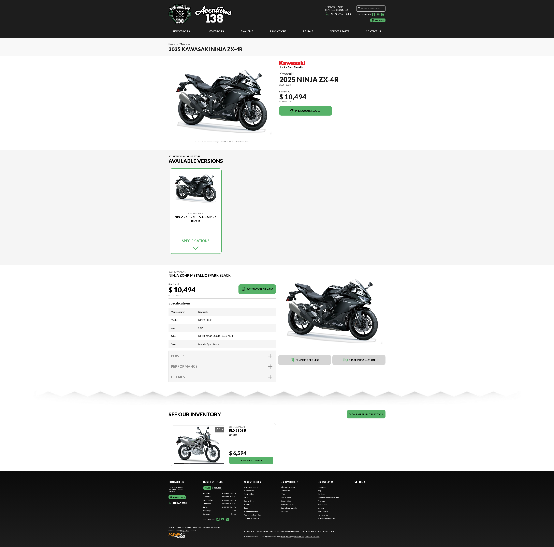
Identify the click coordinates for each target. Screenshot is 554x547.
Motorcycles (249, 491)
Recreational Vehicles (252, 515)
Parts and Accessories (326, 518)
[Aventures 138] (205, 14)
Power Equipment (251, 511)
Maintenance (323, 515)
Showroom (173, 44)
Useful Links (325, 482)
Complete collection (252, 518)
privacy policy (285, 536)
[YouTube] (378, 14)
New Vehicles (181, 31)
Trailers (247, 504)
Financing (247, 31)
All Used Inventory (288, 487)
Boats (246, 508)
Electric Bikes (249, 494)
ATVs (246, 497)
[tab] (207, 488)
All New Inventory (251, 487)
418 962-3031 (342, 14)
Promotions (278, 31)
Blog (319, 491)
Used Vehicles (215, 31)
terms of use (299, 536)
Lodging (321, 508)
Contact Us (373, 31)
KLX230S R (237, 430)
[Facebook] (373, 14)
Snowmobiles (286, 501)
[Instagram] (382, 14)
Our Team (321, 494)
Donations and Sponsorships (328, 497)
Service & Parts (339, 31)
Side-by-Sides (249, 501)
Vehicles (359, 482)
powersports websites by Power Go (206, 527)
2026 (282, 84)
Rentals (308, 31)
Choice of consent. (312, 536)
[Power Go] (194, 535)
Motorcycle (185, 44)
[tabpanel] (219, 503)
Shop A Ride (184, 531)
